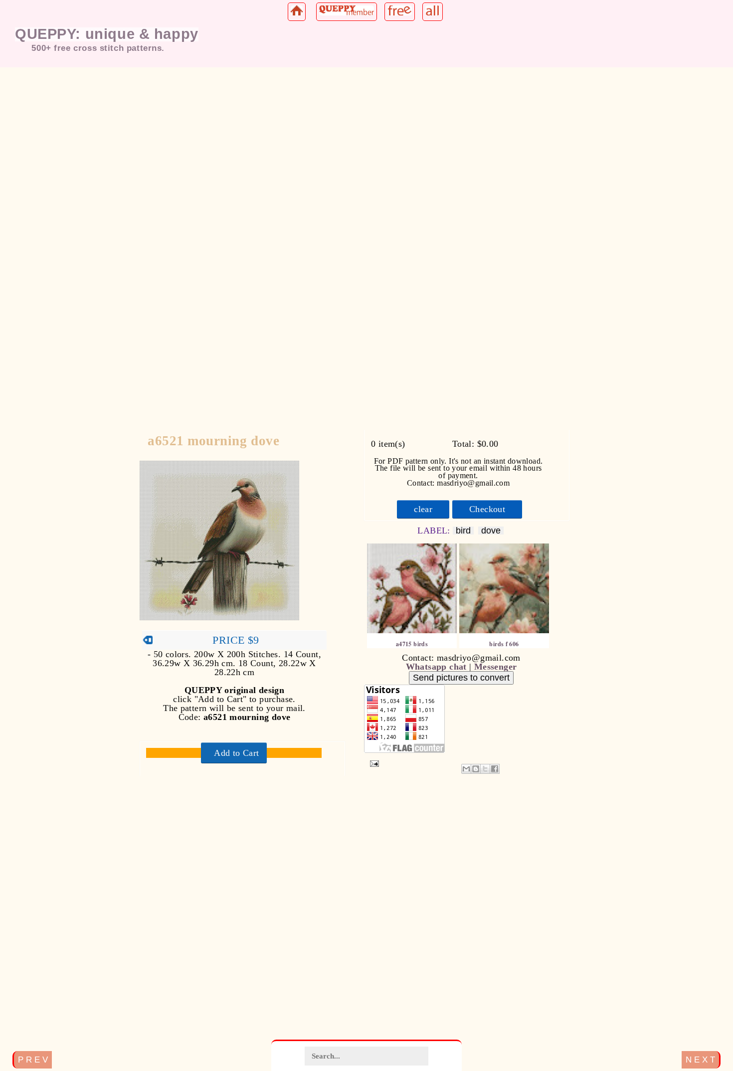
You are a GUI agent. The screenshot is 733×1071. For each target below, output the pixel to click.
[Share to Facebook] (495, 769)
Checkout (487, 510)
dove (491, 531)
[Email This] (466, 769)
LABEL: (435, 531)
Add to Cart (236, 753)
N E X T (700, 1059)
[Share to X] (485, 769)
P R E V (33, 1059)
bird (463, 531)
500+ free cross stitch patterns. (98, 48)
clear (423, 510)
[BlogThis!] (476, 769)
